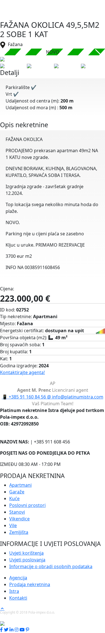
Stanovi (17, 512)
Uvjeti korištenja (26, 553)
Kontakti (18, 598)
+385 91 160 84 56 (24, 397)
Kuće (14, 498)
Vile (13, 525)
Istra (14, 591)
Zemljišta (18, 532)
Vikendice (19, 519)
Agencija (18, 578)
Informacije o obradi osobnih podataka (50, 566)
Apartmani (20, 485)
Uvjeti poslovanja (27, 560)
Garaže (16, 492)
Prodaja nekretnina (29, 584)
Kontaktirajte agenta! (22, 372)
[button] (98, 55)
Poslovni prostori (27, 505)
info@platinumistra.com (75, 397)
